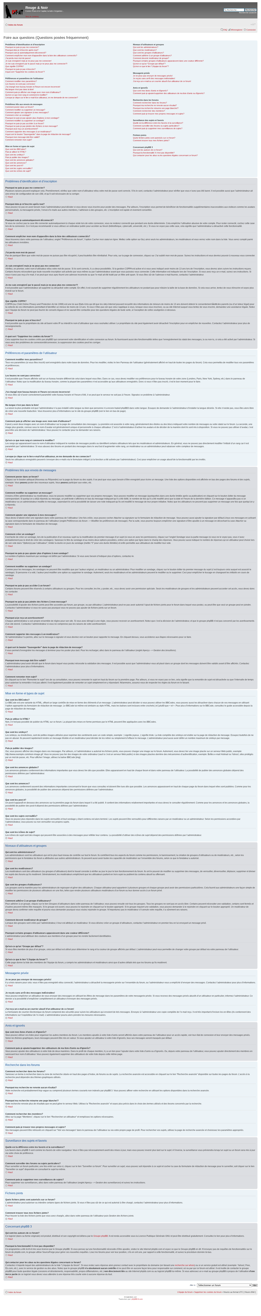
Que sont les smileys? (15, 155)
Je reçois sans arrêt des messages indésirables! (154, 78)
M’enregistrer (237, 30)
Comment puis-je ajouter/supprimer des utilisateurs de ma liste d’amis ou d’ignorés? (169, 93)
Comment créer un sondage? (18, 115)
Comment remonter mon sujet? (18, 140)
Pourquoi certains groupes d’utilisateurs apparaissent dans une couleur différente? (168, 61)
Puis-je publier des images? (17, 157)
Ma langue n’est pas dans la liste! (19, 89)
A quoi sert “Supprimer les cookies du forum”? (25, 72)
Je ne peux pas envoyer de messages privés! (153, 76)
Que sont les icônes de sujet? (18, 171)
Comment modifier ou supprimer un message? (25, 110)
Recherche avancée (248, 13)
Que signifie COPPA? (14, 66)
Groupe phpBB (100, 1236)
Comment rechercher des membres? (149, 111)
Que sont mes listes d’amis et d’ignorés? (150, 91)
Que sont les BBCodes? (15, 149)
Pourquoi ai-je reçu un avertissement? (21, 129)
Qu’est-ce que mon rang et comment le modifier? (26, 95)
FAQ (225, 30)
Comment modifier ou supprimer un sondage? (25, 121)
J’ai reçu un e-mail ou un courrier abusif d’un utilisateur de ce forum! (162, 81)
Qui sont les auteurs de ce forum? (147, 150)
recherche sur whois (184, 1265)
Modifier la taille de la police (253, 24)
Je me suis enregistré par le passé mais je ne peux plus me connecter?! (36, 64)
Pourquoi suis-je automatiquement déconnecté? (25, 53)
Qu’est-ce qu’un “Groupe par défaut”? (149, 64)
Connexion (251, 30)
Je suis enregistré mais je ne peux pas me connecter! (28, 61)
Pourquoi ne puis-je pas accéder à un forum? (24, 123)
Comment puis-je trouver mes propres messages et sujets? (158, 114)
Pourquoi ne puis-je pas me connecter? (22, 47)
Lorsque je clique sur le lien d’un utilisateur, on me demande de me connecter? (41, 97)
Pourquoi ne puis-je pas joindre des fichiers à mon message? (31, 126)
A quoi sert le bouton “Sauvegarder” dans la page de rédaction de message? (38, 134)
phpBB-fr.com (137, 1299)
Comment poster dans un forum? (19, 107)
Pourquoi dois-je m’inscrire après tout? (21, 50)
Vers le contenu (32, 16)
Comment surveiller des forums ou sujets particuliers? (156, 126)
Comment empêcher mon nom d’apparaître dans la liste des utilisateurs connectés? (41, 55)
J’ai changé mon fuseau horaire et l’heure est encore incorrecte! (32, 87)
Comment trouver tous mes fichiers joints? (151, 140)
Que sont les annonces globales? (19, 160)
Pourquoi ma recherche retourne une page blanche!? (155, 108)
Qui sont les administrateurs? (145, 47)
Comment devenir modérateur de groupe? (151, 58)
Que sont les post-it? (14, 165)
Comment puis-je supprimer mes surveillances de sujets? (157, 128)
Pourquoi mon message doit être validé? (22, 137)
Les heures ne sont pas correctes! (20, 84)
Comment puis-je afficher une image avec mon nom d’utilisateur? (33, 92)
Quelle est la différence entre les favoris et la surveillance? (158, 123)
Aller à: (193, 1285)
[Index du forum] (14, 10)
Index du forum (15, 25)
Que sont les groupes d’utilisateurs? (148, 53)
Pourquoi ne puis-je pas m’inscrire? (20, 69)
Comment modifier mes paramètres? (21, 81)
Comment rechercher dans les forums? (150, 103)
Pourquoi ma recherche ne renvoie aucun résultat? (155, 105)
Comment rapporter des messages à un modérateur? (28, 132)
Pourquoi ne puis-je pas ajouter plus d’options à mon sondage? (32, 118)
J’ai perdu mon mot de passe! (18, 58)
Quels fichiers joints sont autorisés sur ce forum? (154, 138)
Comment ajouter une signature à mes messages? (27, 112)
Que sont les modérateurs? (145, 50)
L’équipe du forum (184, 1292)
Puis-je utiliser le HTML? (15, 152)
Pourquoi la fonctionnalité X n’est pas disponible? (154, 153)
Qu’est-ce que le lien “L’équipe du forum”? (151, 66)
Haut (10, 197)
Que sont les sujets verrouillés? (18, 168)
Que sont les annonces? (15, 163)
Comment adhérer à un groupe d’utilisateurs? (152, 55)
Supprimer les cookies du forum (208, 1292)
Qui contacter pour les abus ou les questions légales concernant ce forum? (165, 155)
